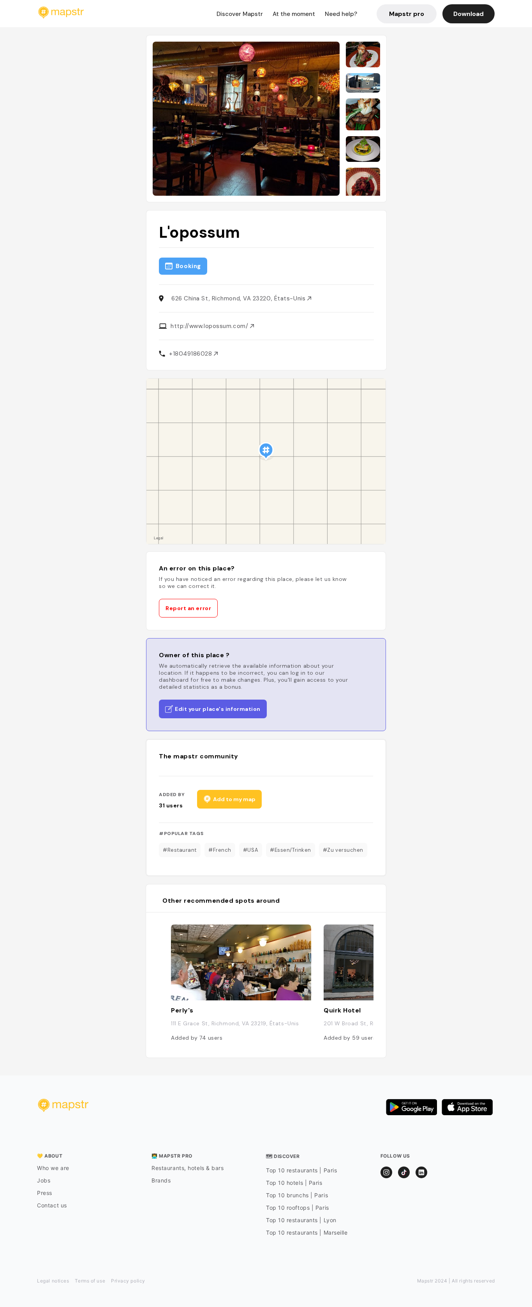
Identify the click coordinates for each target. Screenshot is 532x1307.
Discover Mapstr (240, 14)
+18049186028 (191, 354)
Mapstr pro (406, 14)
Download (468, 14)
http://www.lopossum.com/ (210, 326)
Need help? (341, 14)
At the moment (294, 14)
